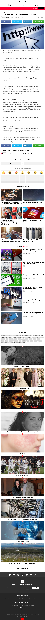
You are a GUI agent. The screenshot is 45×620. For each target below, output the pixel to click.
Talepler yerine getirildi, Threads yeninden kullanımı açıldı (32, 250)
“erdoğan (3, 335)
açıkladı (21, 335)
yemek (40, 340)
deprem (19, 337)
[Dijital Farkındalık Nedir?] (22, 530)
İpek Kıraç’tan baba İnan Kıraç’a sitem (22, 497)
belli (31, 335)
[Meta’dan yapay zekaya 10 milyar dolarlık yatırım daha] (11, 293)
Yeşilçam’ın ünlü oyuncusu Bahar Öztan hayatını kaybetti (22, 432)
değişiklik (13, 142)
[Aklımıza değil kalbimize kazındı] (22, 355)
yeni (2, 342)
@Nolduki (22, 607)
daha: (15, 337)
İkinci (6, 342)
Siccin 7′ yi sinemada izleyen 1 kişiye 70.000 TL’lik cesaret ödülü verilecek (22, 410)
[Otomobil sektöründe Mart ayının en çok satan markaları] (22, 508)
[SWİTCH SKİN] (32, 8)
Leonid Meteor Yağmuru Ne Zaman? (33, 202)
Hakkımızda (22, 616)
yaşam (36, 340)
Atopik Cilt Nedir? (22, 453)
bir (42, 335)
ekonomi (29, 337)
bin (39, 335)
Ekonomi (2, 238)
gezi (42, 337)
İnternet (19, 142)
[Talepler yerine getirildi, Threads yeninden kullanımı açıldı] (11, 255)
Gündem (2, 200)
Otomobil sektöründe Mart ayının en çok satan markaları (22, 519)
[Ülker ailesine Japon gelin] (22, 377)
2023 (13, 335)
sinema (11, 340)
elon (33, 337)
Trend (36, 5)
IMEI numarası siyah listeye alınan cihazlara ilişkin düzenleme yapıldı (10, 240)
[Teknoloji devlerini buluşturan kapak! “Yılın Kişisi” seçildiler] (11, 268)
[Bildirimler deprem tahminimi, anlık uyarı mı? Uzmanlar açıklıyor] (11, 318)
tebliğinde (25, 142)
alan (7, 142)
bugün (3, 337)
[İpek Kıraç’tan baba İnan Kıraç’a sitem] (22, 487)
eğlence (37, 337)
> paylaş (41, 8)
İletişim (27, 616)
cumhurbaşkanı (9, 337)
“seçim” (8, 335)
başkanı (26, 335)
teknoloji (32, 142)
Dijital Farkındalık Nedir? (22, 541)
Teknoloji (25, 200)
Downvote (34, 163)
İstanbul (13, 342)
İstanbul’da (19, 342)
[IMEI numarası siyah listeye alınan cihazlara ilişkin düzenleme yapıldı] (11, 233)
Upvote (11, 163)
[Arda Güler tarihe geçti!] (22, 465)
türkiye (24, 340)
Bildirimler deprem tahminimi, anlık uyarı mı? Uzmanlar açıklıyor (33, 313)
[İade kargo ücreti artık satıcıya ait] (11, 305)
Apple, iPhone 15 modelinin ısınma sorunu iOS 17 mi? (32, 240)
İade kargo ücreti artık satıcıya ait (32, 300)
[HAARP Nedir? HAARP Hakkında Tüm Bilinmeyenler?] (22, 552)
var (28, 340)
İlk (9, 342)
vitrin (32, 340)
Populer (9, 5)
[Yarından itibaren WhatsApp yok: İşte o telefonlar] (11, 280)
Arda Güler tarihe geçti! (22, 475)
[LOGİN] (36, 8)
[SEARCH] (34, 8)
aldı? (17, 335)
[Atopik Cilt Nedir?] (22, 443)
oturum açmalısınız (12, 325)
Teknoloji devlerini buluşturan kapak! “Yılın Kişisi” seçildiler (33, 263)
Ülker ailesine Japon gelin (22, 388)
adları (3, 142)
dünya (24, 337)
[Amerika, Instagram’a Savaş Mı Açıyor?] (33, 213)
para (3, 340)
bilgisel (35, 335)
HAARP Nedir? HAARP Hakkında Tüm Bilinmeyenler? (22, 563)
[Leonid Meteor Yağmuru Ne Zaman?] (33, 195)
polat (7, 340)
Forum (18, 616)
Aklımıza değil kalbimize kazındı (22, 366)
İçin (24, 342)
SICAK (23, 5)
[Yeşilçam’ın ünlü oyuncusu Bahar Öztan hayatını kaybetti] (22, 421)
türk (20, 340)
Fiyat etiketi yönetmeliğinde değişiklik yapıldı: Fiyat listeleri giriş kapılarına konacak (11, 203)
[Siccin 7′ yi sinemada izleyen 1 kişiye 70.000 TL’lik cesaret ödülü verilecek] (22, 399)
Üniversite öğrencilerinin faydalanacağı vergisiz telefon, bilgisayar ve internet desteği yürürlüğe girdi (9, 222)
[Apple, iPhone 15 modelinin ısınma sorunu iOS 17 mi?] (33, 233)
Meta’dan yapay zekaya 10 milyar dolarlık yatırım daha (32, 288)
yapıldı (38, 142)
